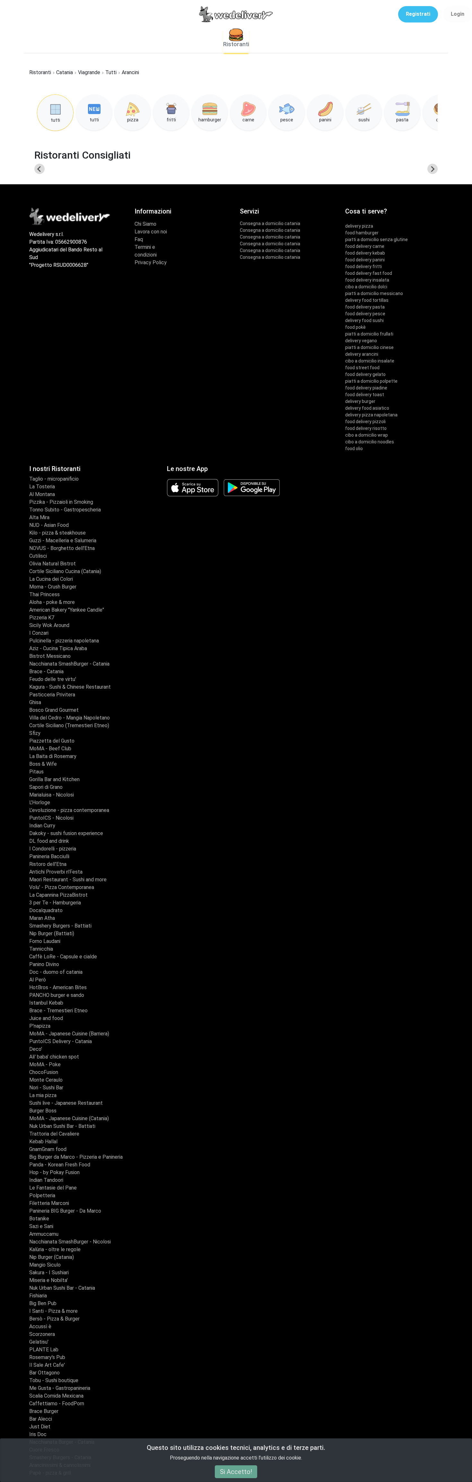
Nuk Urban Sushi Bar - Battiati (62, 1126)
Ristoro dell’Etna (47, 864)
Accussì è (40, 1326)
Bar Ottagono (44, 1373)
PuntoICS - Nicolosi (51, 818)
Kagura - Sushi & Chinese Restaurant (70, 687)
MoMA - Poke (45, 1064)
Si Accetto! (236, 1472)
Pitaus (36, 772)
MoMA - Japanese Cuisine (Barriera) (69, 1034)
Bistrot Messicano (50, 656)
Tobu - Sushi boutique (53, 1380)
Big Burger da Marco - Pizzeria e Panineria (76, 1157)
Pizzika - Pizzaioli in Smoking (61, 502)
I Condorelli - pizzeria (52, 849)
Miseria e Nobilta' (48, 1280)
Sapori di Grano (46, 787)
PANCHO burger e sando (56, 995)
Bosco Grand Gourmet (54, 710)
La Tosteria (42, 487)
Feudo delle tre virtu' (52, 679)
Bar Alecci (40, 1419)
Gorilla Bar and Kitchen (54, 779)
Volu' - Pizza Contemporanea (61, 887)
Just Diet (39, 1427)
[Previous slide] (39, 169)
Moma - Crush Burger (52, 587)
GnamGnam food (47, 1149)
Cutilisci (38, 556)
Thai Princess (44, 594)
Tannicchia (41, 949)
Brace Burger (43, 1411)
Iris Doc (38, 1434)
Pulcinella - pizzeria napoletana (64, 641)
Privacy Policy (151, 262)
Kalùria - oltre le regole (55, 1249)
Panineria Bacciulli (49, 856)
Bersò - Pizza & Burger (54, 1319)
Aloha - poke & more (52, 602)
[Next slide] (432, 169)
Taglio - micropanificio (54, 479)
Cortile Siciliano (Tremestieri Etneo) (69, 725)
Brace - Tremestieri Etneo (58, 1010)
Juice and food (46, 1018)
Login (457, 14)
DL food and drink (49, 841)
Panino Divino (44, 964)
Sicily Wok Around (49, 625)
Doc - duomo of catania (56, 972)
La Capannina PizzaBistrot (58, 895)
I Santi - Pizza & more (53, 1311)
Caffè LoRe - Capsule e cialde (63, 957)
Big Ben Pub (43, 1303)
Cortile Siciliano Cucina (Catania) (65, 571)
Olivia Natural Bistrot (52, 564)
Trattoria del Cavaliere (54, 1134)
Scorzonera (42, 1334)
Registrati (418, 14)
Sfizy (34, 733)
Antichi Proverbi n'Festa (56, 872)
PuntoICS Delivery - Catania (60, 1041)
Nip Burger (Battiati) (51, 933)
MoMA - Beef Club (50, 748)
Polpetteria (42, 1195)
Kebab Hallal (43, 1141)
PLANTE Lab (43, 1350)
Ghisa (35, 702)
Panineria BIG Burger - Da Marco (65, 1211)
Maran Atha (42, 918)
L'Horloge (39, 802)
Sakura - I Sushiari (49, 1272)
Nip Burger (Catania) (51, 1257)
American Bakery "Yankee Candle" (66, 610)
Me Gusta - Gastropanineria (59, 1388)
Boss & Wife (43, 764)
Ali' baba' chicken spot (54, 1057)
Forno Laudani (44, 941)
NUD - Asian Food (49, 525)
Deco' (35, 1049)
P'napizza (39, 1026)
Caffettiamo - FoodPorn (56, 1403)
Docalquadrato (46, 910)
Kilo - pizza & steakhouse (57, 533)
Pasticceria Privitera (52, 695)
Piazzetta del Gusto (51, 741)
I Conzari (38, 633)
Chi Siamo (145, 224)
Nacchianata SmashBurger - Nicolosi (70, 1242)
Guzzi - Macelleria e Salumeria (62, 540)
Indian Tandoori (46, 1180)
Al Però (37, 980)
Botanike (39, 1219)
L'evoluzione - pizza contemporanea (69, 810)
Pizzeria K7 (41, 618)
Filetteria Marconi (49, 1203)
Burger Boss (43, 1111)
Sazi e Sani (41, 1226)
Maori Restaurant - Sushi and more (68, 879)
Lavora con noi (151, 232)
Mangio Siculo (45, 1265)
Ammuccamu (43, 1234)
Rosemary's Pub (47, 1357)
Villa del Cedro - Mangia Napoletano (69, 718)
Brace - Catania (46, 671)
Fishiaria (38, 1296)
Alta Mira (39, 517)
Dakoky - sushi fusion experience (66, 833)
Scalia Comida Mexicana (56, 1396)
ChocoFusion (43, 1072)
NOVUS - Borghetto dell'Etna (62, 548)
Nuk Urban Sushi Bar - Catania (62, 1288)
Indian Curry (42, 826)
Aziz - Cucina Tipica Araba (58, 648)
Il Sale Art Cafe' (47, 1365)
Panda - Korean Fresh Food (59, 1165)
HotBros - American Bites (58, 987)
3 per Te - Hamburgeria (55, 903)
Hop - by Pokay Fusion (54, 1172)
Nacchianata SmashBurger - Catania (69, 664)
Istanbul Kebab (46, 1003)
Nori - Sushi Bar (46, 1088)
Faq (139, 239)
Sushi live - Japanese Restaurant (66, 1103)
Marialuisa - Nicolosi (51, 795)
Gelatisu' (38, 1342)
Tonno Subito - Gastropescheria (65, 510)
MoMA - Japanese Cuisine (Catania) (69, 1118)
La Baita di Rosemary (52, 756)
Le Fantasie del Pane (53, 1188)
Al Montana (42, 494)
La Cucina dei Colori (51, 579)
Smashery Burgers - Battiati (60, 926)
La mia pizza (43, 1095)
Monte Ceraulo (46, 1080)
